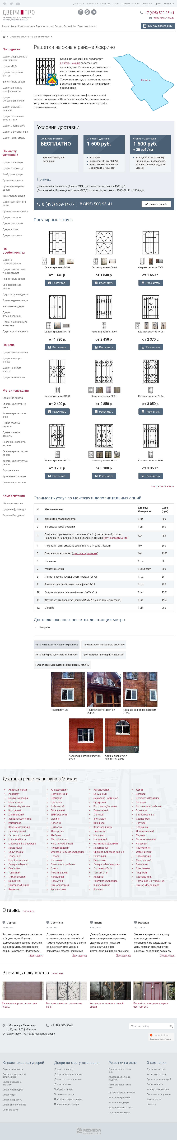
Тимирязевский (17, 876)
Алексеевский (59, 789)
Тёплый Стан (101, 872)
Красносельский (103, 827)
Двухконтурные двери (15, 294)
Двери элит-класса (14, 377)
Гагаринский (58, 810)
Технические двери (14, 195)
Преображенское (18, 860)
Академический (17, 789)
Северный (142, 864)
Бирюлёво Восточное (106, 798)
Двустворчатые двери (16, 331)
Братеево (56, 802)
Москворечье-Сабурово (22, 843)
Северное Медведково (107, 864)
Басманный (100, 794)
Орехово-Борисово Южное (109, 852)
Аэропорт (14, 794)
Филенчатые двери (14, 81)
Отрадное (14, 856)
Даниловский (16, 814)
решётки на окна (70, 63)
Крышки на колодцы (14, 476)
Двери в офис (10, 229)
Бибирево (56, 798)
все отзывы (29, 911)
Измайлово (14, 823)
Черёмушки (57, 881)
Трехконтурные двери (15, 300)
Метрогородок (59, 839)
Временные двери (13, 180)
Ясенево (98, 889)
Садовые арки (11, 470)
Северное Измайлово (63, 864)
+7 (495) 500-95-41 (159, 13)
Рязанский (100, 860)
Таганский (14, 872)
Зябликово (100, 818)
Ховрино (98, 876)
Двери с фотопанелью (16, 131)
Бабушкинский (59, 794)
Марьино (141, 835)
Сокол (54, 868)
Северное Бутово (18, 864)
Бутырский (100, 802)
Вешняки (141, 802)
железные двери (45, 1033)
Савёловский (143, 860)
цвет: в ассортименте (115, 538)
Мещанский (100, 839)
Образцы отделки (13, 503)
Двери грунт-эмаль (14, 137)
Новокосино (143, 847)
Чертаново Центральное (150, 881)
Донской (99, 814)
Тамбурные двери (13, 174)
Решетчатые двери (14, 278)
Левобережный (17, 831)
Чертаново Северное (106, 881)
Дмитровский (59, 814)
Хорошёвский (144, 876)
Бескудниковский (18, 798)
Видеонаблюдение (13, 515)
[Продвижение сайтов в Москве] (89, 1131)
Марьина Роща (17, 839)
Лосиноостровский (19, 835)
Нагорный (141, 843)
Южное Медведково (147, 885)
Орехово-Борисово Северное (68, 852)
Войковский (57, 806)
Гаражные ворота (13, 398)
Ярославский (58, 889)
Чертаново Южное (18, 885)
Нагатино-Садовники (106, 843)
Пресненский (143, 856)
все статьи (57, 973)
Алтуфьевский (102, 789)
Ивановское (143, 818)
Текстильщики (59, 872)
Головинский (101, 810)
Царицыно (14, 881)
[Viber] (80, 12)
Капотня (56, 823)
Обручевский (16, 852)
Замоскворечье (145, 814)
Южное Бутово (102, 885)
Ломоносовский (145, 831)
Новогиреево (101, 847)
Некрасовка (15, 847)
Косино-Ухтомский (19, 827)
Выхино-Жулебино (19, 806)
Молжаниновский (146, 839)
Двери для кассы (12, 235)
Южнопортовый (60, 885)
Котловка (56, 827)
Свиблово (14, 868)
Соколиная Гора (103, 868)
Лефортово (57, 831)
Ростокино (57, 860)
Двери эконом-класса (15, 352)
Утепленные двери (13, 306)
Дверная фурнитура (14, 509)
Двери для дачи (12, 217)
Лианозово (100, 831)
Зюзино (55, 818)
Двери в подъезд (13, 168)
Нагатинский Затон (62, 843)
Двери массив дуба (14, 125)
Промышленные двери (16, 211)
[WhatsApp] (87, 12)
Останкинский (144, 852)
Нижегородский (60, 847)
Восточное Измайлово (149, 806)
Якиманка (14, 889)
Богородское (15, 802)
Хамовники (57, 876)
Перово (55, 856)
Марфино (99, 835)
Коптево (141, 823)
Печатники (100, 856)
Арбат (139, 789)
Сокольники (143, 868)
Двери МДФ (10, 66)
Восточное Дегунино (106, 806)
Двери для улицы (13, 223)
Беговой (141, 794)
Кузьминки (142, 827)
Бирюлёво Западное (148, 798)
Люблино (56, 835)
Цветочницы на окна (14, 482)
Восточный (14, 810)
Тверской (141, 872)
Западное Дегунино (19, 818)
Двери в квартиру (13, 162)
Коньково (99, 823)
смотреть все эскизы (162, 486)
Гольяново (142, 810)
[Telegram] (94, 12)
